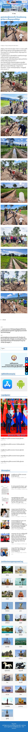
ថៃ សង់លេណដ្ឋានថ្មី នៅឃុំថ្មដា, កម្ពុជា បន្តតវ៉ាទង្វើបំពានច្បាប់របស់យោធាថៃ (19, 487)
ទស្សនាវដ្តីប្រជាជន (5, 395)
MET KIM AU (16, 45)
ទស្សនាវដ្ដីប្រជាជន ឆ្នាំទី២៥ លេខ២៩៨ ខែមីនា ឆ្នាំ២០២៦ (12, 461)
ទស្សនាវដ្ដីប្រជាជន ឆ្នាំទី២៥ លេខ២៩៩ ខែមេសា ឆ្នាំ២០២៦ (12, 456)
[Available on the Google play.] (20, 384)
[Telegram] (26, 361)
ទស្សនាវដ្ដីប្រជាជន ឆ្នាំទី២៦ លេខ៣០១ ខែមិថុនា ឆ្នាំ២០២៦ (13, 444)
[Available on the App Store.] (7, 384)
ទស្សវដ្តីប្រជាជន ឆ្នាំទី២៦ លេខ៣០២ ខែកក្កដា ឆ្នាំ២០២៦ (12, 438)
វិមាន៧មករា (6, 5)
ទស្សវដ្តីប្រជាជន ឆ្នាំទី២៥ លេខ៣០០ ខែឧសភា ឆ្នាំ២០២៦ (12, 450)
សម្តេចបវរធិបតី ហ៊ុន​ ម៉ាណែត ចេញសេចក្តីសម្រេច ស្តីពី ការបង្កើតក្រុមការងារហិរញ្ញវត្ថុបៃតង (18, 549)
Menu (15, 13)
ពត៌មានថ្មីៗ (4, 319)
